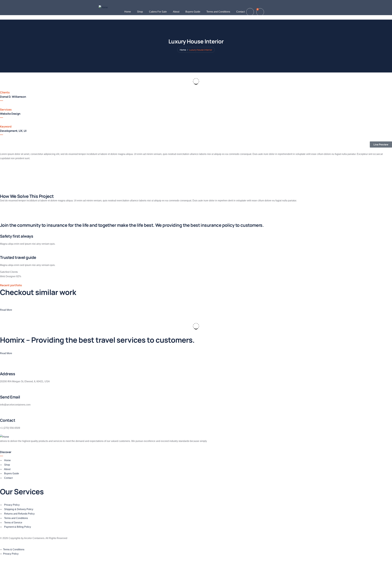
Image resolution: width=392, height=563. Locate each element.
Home (127, 11)
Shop (140, 11)
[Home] (103, 7)
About (176, 11)
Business (43, 329)
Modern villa (49, 321)
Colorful (53, 329)
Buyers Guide (192, 11)
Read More (6, 310)
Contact (240, 11)
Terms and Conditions (218, 11)
